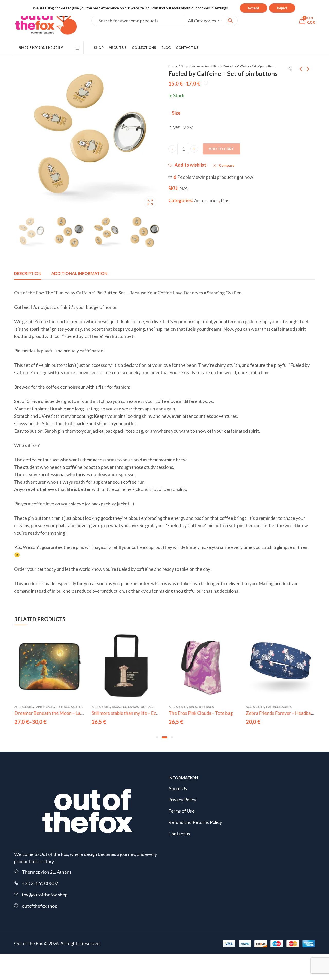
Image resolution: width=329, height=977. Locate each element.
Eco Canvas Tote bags (137, 706)
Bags (115, 706)
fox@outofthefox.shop (45, 894)
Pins (216, 66)
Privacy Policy (182, 799)
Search (230, 20)
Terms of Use (181, 811)
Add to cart (221, 149)
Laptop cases (44, 706)
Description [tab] (27, 273)
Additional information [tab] (79, 273)
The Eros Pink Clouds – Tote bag (200, 713)
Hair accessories (278, 706)
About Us (177, 788)
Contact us (179, 833)
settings (221, 8)
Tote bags (205, 706)
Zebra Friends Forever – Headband (280, 713)
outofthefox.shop (39, 906)
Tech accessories (69, 706)
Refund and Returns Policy (195, 822)
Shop (184, 66)
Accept (253, 8)
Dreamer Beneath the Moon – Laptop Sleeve (59, 713)
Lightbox (150, 202)
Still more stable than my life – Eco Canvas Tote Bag (142, 713)
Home (172, 66)
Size (176, 113)
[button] (157, 737)
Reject (282, 8)
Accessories (200, 66)
